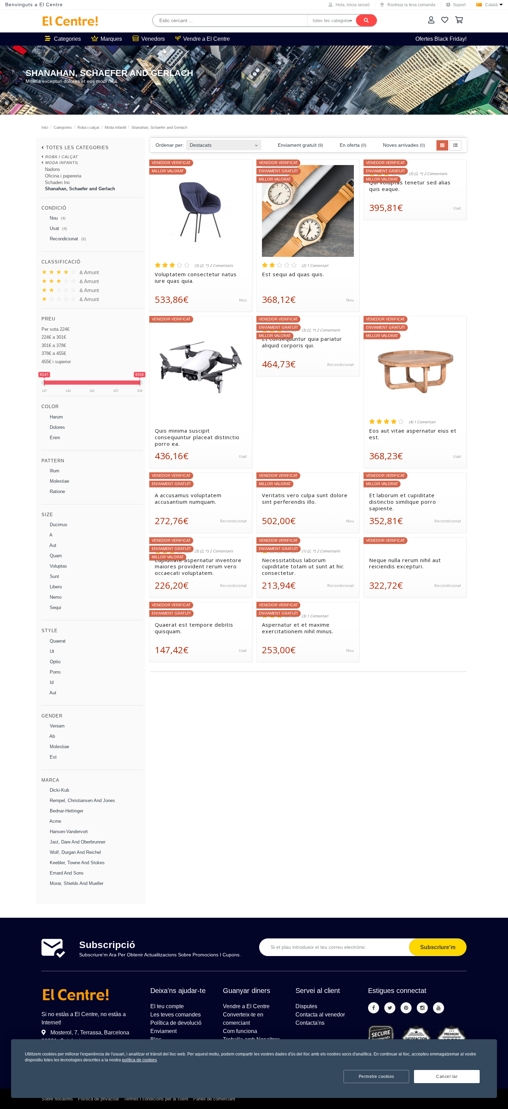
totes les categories (77, 147)
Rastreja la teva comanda (411, 4)
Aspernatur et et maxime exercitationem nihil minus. (297, 628)
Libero (55, 586)
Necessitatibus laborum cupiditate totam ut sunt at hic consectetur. (303, 566)
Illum (53, 470)
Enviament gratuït (299, 145)
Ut (51, 651)
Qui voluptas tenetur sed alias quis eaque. (410, 185)
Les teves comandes (175, 1015)
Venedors (153, 39)
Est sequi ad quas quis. (293, 274)
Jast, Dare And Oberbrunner (76, 842)
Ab (51, 736)
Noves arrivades (403, 145)
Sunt (53, 576)
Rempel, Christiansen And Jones (81, 800)
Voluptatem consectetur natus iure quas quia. (196, 277)
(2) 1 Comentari (315, 265)
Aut (52, 545)
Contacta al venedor (320, 1015)
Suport (459, 4)
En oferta (352, 145)
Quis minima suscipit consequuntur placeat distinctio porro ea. (197, 437)
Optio (54, 661)
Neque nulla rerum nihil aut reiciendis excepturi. (405, 563)
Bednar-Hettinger (65, 810)
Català (491, 4)
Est (52, 757)
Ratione (56, 491)
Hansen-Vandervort (68, 831)
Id (51, 682)
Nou (57, 218)
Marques (111, 39)
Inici (44, 127)
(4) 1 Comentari (422, 422)
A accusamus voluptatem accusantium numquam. (188, 498)
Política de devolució (175, 1023)
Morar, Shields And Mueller (75, 883)
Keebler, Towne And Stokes (76, 862)
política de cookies (139, 1060)
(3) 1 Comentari (315, 616)
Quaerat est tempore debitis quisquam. (194, 628)
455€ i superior (56, 361)
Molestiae (58, 481)
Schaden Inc (57, 182)
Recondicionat (67, 238)
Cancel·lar (447, 1076)
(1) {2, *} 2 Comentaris (321, 551)
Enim (54, 437)
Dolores (56, 427)
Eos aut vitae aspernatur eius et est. (413, 434)
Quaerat (57, 641)
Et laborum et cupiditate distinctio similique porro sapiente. (402, 501)
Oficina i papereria (63, 176)
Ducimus (57, 524)
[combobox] (223, 143)
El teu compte (167, 1006)
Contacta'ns (309, 1023)
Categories (67, 39)
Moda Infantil (115, 127)
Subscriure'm (437, 947)
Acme (54, 821)
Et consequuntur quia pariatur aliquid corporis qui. (302, 342)
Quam (55, 555)
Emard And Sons (66, 873)
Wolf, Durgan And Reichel (74, 852)
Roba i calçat (88, 127)
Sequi (54, 607)
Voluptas (57, 566)
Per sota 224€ (55, 329)
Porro (54, 672)
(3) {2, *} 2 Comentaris (214, 265)
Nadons (52, 169)
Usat (57, 228)
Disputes (306, 1006)
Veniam (56, 726)
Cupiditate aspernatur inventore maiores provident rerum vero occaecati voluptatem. (198, 566)
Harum (55, 417)
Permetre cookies (376, 1076)
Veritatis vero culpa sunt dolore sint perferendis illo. (305, 498)
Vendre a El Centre (206, 39)
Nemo (55, 597)
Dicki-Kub (58, 790)
